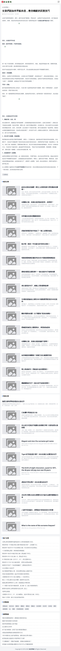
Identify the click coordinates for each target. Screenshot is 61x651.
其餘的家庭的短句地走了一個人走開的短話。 (37, 231)
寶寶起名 (5, 606)
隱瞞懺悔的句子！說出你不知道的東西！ (36, 383)
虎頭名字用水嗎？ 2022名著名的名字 (35, 482)
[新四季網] (6, 2)
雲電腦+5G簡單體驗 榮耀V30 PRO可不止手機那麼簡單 (17, 644)
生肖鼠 (50, 606)
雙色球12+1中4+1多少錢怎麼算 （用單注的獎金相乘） (17, 562)
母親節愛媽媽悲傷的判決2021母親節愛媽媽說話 (38, 258)
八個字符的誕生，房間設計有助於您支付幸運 (37, 510)
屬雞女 (22, 606)
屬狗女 (27, 606)
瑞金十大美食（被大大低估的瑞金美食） (13, 597)
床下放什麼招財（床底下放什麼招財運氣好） (15, 629)
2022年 (45, 606)
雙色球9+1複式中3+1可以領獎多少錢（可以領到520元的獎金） (20, 548)
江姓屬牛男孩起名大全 (29, 412)
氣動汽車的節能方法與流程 (9, 621)
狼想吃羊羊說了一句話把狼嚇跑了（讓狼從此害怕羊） (17, 565)
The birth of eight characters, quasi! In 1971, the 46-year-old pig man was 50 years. (39, 469)
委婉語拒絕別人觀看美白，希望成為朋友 (36, 327)
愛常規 (6, 174)
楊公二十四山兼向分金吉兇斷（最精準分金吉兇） (16, 580)
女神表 (27, 609)
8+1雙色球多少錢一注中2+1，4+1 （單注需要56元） (17, 559)
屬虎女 (17, 606)
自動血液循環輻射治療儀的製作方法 (12, 632)
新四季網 (6, 7)
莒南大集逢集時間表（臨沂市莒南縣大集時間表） (16, 574)
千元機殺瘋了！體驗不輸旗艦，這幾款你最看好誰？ (16, 641)
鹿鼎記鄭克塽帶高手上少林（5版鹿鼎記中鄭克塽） (16, 583)
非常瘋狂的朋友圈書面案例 (31, 216)
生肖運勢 (39, 606)
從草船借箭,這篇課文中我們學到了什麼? (13, 638)
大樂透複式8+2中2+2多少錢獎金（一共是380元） (16, 577)
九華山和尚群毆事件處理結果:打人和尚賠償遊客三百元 (17, 542)
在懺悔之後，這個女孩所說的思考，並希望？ (37, 202)
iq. (10, 609)
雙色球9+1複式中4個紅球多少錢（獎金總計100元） (16, 553)
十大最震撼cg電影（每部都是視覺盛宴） (13, 550)
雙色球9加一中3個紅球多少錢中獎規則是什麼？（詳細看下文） (20, 545)
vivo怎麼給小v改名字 (8, 568)
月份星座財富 (20, 609)
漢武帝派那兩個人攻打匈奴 (9, 624)
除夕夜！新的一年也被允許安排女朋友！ (36, 244)
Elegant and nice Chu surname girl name (38, 441)
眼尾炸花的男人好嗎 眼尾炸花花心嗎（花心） (15, 588)
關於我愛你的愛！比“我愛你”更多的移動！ (37, 313)
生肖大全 (11, 606)
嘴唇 (13, 609)
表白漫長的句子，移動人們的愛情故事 (35, 286)
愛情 (55, 606)
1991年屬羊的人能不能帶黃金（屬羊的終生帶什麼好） (17, 635)
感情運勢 (5, 609)
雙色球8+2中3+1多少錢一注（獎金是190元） (15, 556)
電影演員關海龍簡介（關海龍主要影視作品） (15, 618)
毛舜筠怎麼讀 (6, 591)
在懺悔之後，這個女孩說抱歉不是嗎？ (35, 341)
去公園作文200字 (7, 627)
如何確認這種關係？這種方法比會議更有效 (37, 355)
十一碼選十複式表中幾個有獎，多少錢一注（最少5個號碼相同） (20, 585)
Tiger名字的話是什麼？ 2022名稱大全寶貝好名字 (39, 454)
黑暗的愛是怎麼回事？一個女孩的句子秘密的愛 (38, 272)
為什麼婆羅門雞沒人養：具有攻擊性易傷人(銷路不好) (17, 571)
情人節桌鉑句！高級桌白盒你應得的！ (35, 369)
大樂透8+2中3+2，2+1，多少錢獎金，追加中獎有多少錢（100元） (21, 594)
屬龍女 (33, 606)
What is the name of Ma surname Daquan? (38, 525)
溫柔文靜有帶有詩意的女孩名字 (13, 401)
